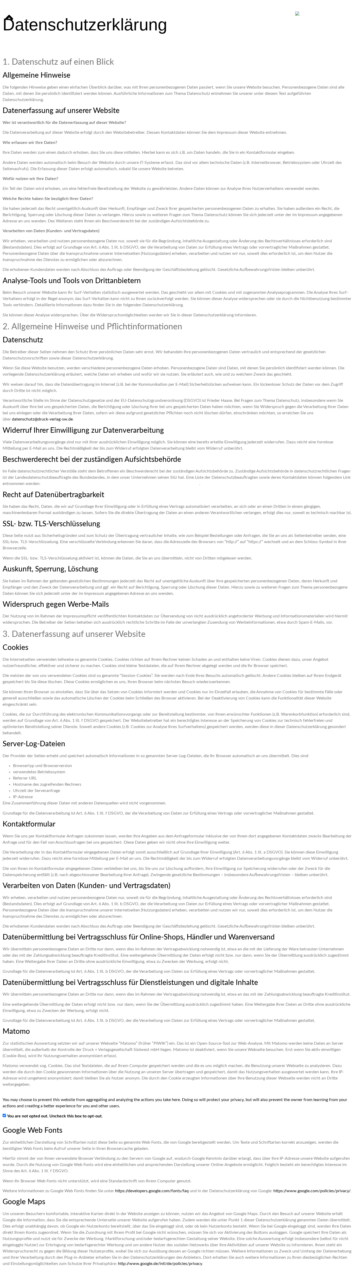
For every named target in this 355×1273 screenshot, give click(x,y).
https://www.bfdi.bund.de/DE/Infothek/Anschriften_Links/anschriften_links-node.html (120, 484)
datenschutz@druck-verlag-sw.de (42, 419)
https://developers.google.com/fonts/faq (152, 1191)
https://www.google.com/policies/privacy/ (312, 1191)
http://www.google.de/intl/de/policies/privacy (160, 1264)
